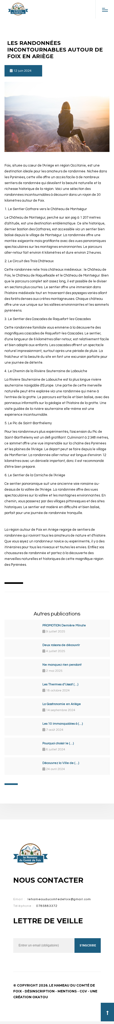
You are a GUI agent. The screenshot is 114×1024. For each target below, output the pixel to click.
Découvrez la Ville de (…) (60, 763)
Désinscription (40, 991)
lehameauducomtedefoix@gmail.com (59, 899)
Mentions (67, 991)
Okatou (40, 997)
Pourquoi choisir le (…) (58, 743)
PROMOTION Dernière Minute (64, 625)
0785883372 (47, 906)
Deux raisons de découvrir (61, 645)
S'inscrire (88, 945)
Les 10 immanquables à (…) (62, 723)
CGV (83, 991)
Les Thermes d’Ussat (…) (60, 684)
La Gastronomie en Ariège (61, 704)
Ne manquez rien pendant (62, 664)
